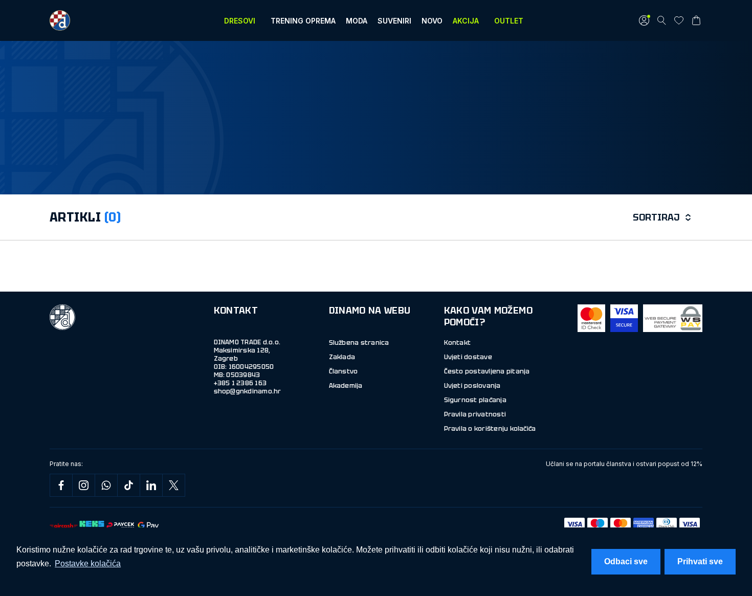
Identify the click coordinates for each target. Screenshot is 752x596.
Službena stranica (359, 343)
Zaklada (342, 357)
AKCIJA (466, 20)
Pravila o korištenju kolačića (490, 429)
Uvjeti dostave (468, 357)
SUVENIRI (394, 20)
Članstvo (343, 371)
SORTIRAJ (656, 217)
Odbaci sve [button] (626, 561)
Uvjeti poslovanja (472, 386)
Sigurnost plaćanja (475, 400)
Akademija (346, 386)
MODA (356, 20)
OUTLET (508, 20)
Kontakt (457, 343)
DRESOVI (239, 20)
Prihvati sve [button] (700, 561)
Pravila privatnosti (475, 414)
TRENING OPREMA (303, 20)
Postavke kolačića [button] (88, 563)
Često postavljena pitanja (487, 371)
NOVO (432, 20)
